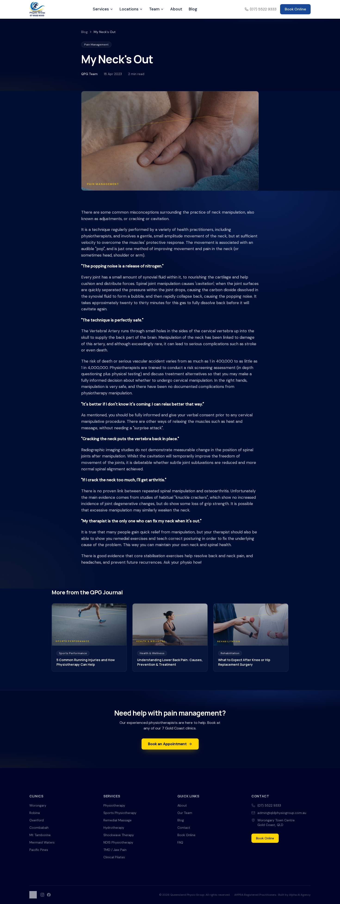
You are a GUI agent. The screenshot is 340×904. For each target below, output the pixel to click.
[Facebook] (49, 895)
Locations (129, 9)
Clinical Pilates (114, 857)
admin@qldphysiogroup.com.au (281, 813)
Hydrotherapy (113, 827)
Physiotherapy (114, 805)
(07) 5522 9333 (263, 9)
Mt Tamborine (40, 835)
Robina (34, 813)
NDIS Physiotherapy (118, 842)
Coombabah (39, 827)
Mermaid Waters (42, 842)
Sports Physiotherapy (119, 813)
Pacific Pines (38, 850)
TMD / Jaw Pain (115, 850)
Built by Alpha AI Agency (294, 895)
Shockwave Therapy (118, 835)
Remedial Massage (117, 820)
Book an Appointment (167, 743)
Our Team (184, 813)
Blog (193, 9)
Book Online (295, 9)
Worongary (37, 805)
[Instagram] (42, 895)
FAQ (180, 842)
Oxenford (36, 820)
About (176, 9)
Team (154, 9)
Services (101, 9)
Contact (183, 827)
